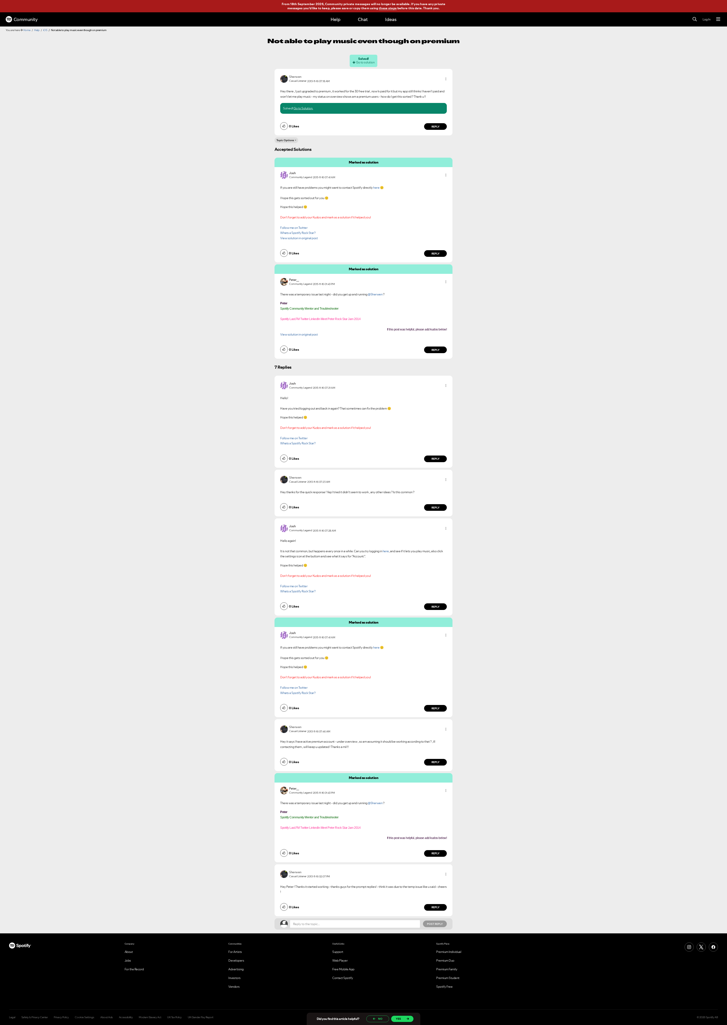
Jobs (128, 960)
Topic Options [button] (285, 140)
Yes (398, 1019)
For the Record (134, 969)
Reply (435, 127)
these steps (388, 8)
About (129, 952)
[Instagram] (689, 947)
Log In (706, 19)
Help (335, 19)
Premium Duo (445, 960)
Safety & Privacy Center (34, 1017)
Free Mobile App (343, 969)
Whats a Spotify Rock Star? (297, 233)
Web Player (340, 960)
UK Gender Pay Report (200, 1017)
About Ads (106, 1017)
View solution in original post (299, 238)
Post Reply (435, 924)
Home (26, 30)
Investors (234, 978)
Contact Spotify (342, 978)
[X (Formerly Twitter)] (701, 947)
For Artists (235, 952)
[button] (446, 79)
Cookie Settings (84, 1017)
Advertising (236, 969)
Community (26, 19)
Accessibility (126, 1017)
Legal (12, 1017)
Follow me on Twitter (293, 228)
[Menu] (718, 19)
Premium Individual (448, 952)
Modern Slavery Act (150, 1017)
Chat (363, 19)
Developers (236, 960)
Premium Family (446, 969)
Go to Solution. (303, 108)
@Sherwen (375, 294)
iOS (45, 30)
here (376, 187)
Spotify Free (444, 986)
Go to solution (365, 62)
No (380, 1019)
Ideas (390, 19)
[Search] (694, 19)
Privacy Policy (61, 1017)
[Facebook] (713, 947)
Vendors (234, 986)
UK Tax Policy (174, 1017)
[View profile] (284, 78)
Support (337, 952)
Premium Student (447, 978)
